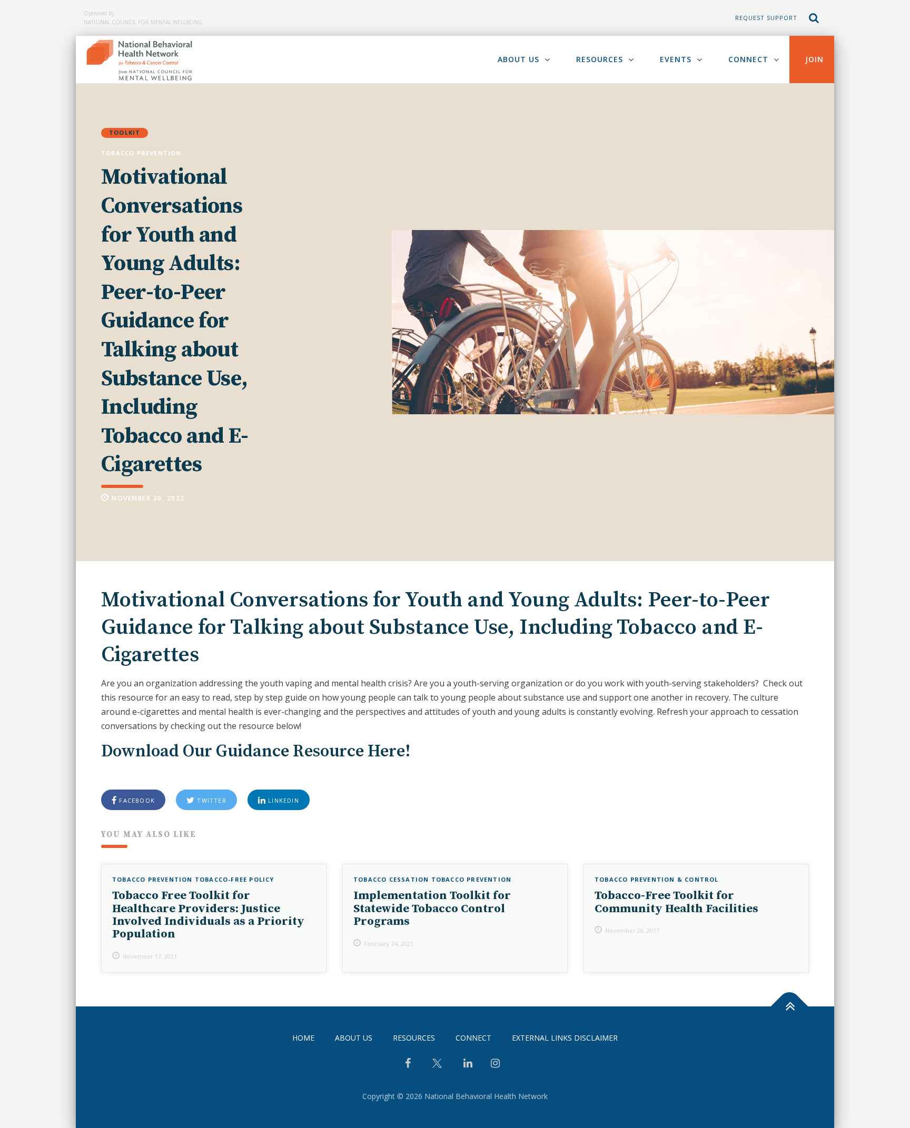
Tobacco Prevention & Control (657, 879)
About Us (518, 59)
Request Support (766, 18)
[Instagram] (495, 1064)
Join (814, 59)
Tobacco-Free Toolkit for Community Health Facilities (676, 902)
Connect (748, 59)
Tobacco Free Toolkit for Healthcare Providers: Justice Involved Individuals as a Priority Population (208, 915)
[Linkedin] (467, 1064)
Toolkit (124, 132)
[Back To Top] (789, 1006)
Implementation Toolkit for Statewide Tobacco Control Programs (432, 908)
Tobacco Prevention (141, 153)
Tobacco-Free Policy (234, 879)
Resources (599, 59)
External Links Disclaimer (565, 1038)
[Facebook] (408, 1064)
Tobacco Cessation (391, 879)
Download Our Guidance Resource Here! (256, 751)
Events (675, 59)
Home (303, 1038)
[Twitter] (437, 1067)
